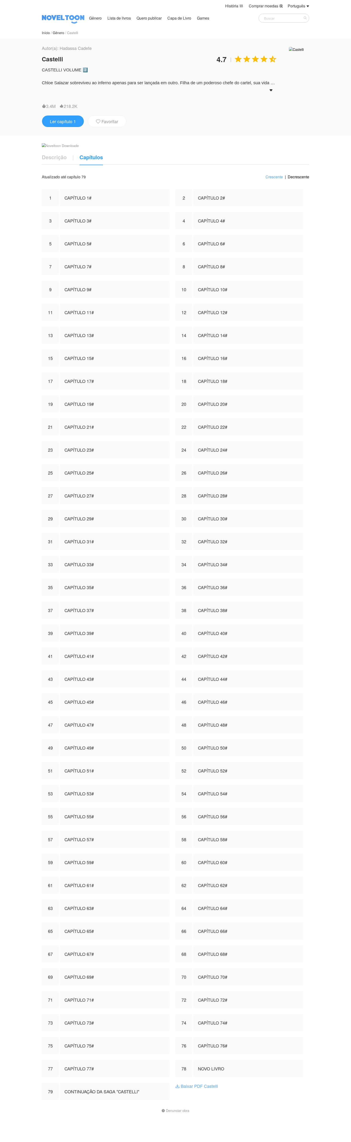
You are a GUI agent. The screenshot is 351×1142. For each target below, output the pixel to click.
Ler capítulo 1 (63, 121)
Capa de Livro (179, 18)
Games (203, 18)
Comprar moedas (266, 6)
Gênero (95, 18)
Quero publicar (150, 18)
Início (46, 32)
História (234, 6)
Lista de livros (119, 18)
